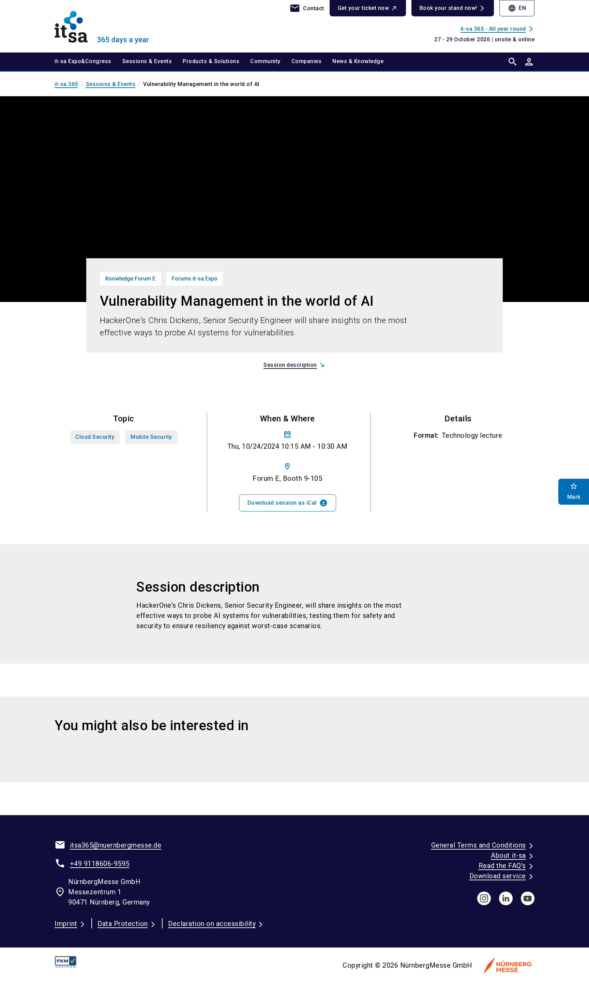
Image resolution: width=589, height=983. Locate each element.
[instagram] (484, 898)
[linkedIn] (506, 898)
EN (517, 8)
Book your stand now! (448, 8)
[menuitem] (88, 62)
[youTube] (527, 898)
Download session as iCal (287, 503)
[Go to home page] (110, 26)
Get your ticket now (363, 8)
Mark (573, 491)
